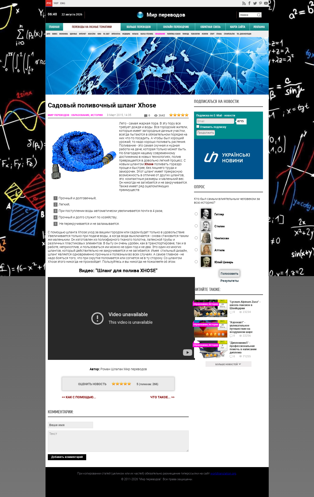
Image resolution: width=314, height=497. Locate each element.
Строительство (229, 34)
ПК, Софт (106, 34)
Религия (205, 34)
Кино (99, 34)
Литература (115, 34)
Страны (219, 34)
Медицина (126, 34)
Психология (195, 34)
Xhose (149, 164)
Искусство (91, 34)
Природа (186, 34)
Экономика (63, 34)
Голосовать (229, 273)
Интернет (82, 34)
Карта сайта (237, 27)
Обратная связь (210, 27)
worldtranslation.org (223, 473)
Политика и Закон (173, 34)
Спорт (212, 34)
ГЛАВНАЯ (54, 27)
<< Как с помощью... (79, 397)
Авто (48, 34)
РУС (48, 3)
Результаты (229, 280)
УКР (55, 3)
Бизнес (54, 34)
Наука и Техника (146, 34)
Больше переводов (139, 27)
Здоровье (73, 34)
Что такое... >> (162, 397)
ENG (62, 3)
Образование (160, 34)
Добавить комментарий (67, 457)
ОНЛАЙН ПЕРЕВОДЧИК (176, 27)
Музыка (135, 34)
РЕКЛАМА (259, 27)
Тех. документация (244, 34)
